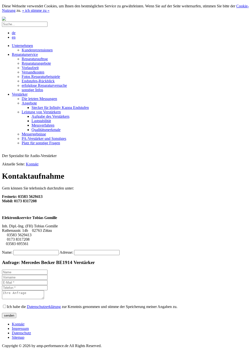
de (14, 33)
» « (35, 10)
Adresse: (67, 252)
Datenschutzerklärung (44, 307)
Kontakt (32, 164)
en (14, 37)
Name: (7, 252)
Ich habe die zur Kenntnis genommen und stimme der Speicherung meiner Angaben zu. (92, 307)
